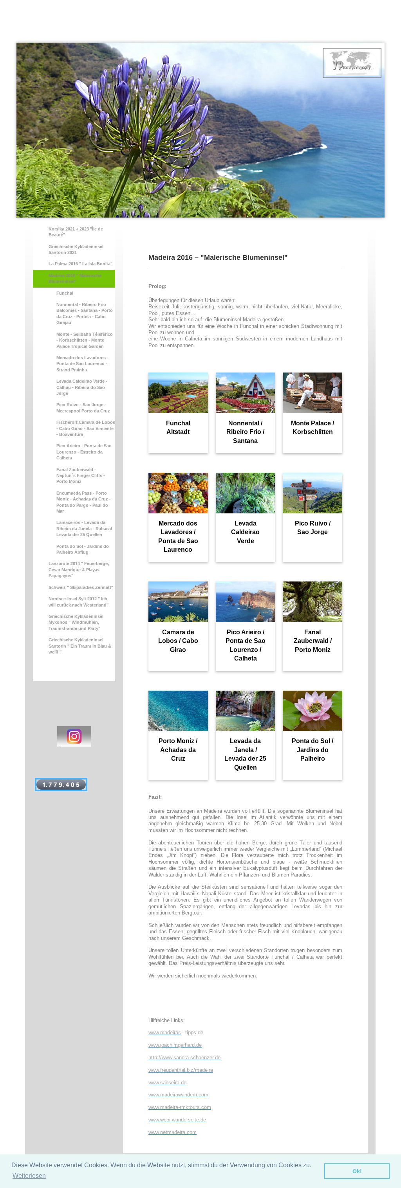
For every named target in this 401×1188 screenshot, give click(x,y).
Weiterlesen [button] (29, 1175)
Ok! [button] (357, 1171)
